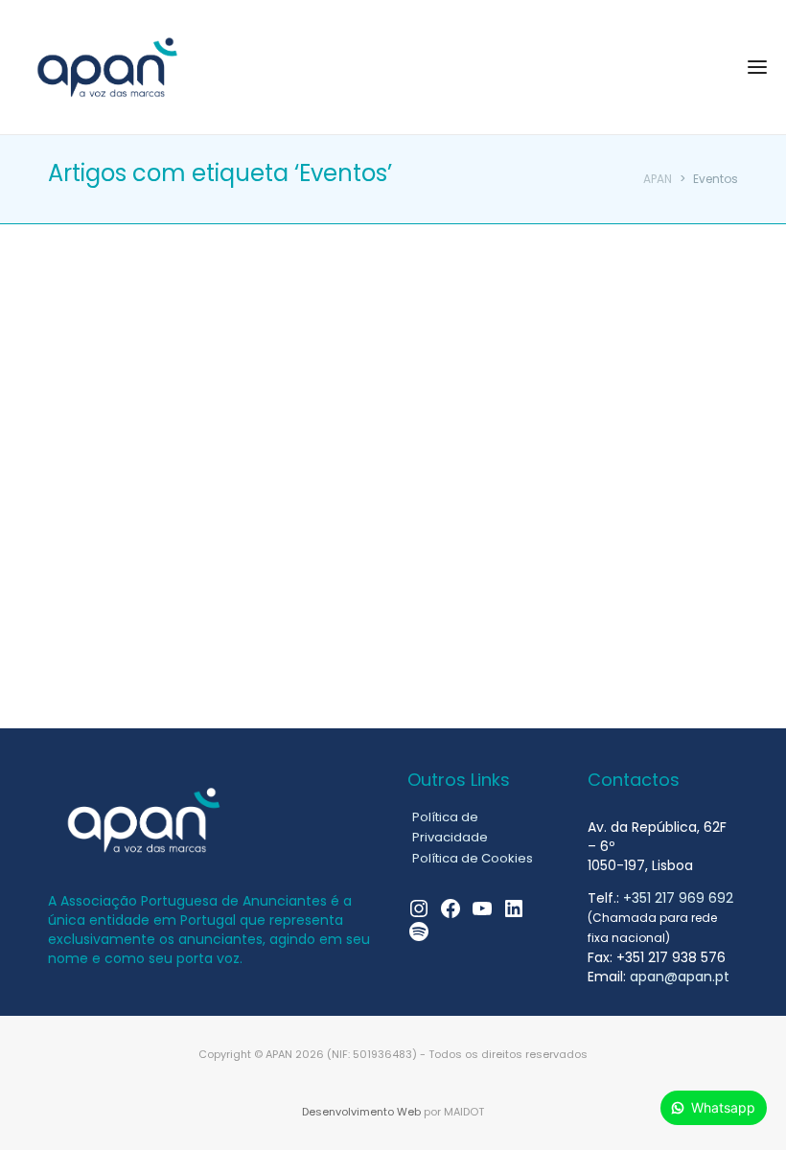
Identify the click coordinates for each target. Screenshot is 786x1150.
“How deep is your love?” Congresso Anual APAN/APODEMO (183, 370)
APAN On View (135, 308)
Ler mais (108, 592)
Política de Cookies (472, 858)
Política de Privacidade (450, 827)
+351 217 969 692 (678, 898)
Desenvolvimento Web (361, 1111)
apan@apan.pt (679, 976)
